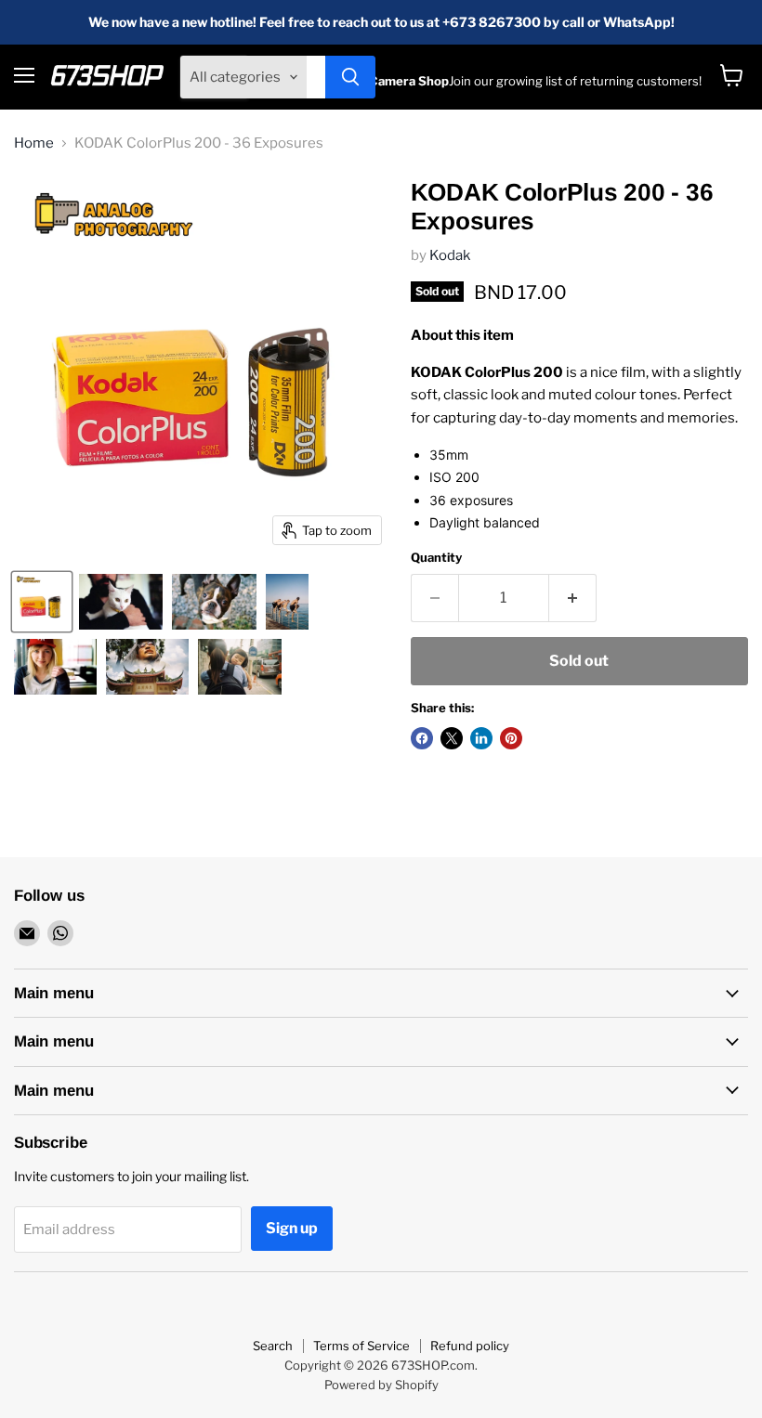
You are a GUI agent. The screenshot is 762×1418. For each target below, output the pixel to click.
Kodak (449, 255)
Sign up (292, 1228)
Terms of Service (361, 1345)
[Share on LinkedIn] (481, 738)
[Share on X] (451, 738)
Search (273, 1345)
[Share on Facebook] (422, 738)
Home (34, 143)
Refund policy (469, 1345)
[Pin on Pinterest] (511, 738)
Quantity (436, 558)
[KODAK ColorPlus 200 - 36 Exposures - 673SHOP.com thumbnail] (42, 601)
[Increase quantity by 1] (573, 598)
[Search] (350, 77)
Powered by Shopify (381, 1384)
